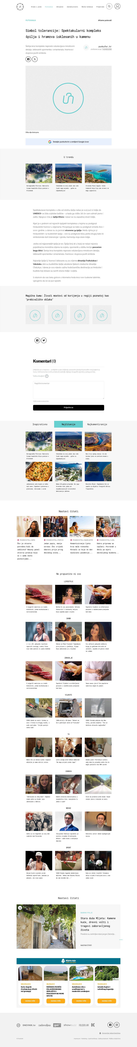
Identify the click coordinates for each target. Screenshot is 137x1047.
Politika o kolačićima (114, 1038)
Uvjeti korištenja (92, 1038)
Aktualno (59, 7)
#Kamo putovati (105, 20)
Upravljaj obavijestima (111, 1033)
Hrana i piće (36, 7)
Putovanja (49, 7)
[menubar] (117, 6)
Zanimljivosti (72, 7)
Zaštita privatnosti (103, 1038)
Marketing (84, 1038)
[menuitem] (117, 6)
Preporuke (100, 7)
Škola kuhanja (87, 7)
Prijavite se (68, 408)
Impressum (77, 1038)
